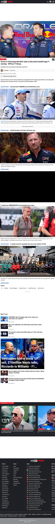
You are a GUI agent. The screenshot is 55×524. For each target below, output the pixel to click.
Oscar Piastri (4, 471)
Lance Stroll (4, 496)
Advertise (21, 514)
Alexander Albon (5, 483)
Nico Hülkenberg (5, 503)
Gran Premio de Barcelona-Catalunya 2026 (37, 479)
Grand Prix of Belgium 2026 (34, 485)
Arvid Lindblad (5, 498)
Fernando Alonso (5, 494)
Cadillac (15, 471)
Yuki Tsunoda (5, 500)
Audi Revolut (16, 470)
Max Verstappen (13, 288)
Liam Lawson (41, 288)
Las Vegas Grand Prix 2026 (34, 505)
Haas (14, 475)
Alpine (14, 466)
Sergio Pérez (4, 507)
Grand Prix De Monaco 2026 (34, 477)
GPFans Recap (3, 59)
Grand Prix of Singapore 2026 (35, 498)
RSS (13, 514)
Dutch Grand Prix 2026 (33, 488)
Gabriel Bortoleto (5, 502)
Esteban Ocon (5, 492)
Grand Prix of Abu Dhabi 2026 (35, 509)
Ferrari (14, 473)
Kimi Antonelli (5, 486)
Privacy (23, 515)
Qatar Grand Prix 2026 (33, 507)
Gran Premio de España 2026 (35, 492)
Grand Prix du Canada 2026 (34, 475)
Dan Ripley (6, 70)
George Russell (5, 488)
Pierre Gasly (4, 475)
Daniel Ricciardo (5, 121)
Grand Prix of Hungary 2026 (34, 486)
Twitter (29, 514)
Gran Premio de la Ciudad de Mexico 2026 (37, 502)
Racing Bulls (16, 481)
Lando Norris (4, 470)
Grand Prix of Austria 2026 (34, 481)
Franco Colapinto (5, 473)
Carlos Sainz (4, 485)
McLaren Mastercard (17, 477)
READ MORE (5, 86)
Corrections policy (3, 515)
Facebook (25, 514)
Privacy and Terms (8, 514)
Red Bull (6, 288)
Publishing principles (47, 514)
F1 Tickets (20, 515)
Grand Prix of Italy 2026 (33, 490)
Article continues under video (27, 126)
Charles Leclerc (5, 468)
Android (38, 514)
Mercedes (15, 479)
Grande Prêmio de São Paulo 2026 (36, 503)
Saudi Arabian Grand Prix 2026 (35, 471)
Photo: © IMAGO (4, 56)
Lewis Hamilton (5, 466)
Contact (16, 514)
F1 (1, 288)
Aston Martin (16, 468)
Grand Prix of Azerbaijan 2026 (35, 494)
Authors (1, 514)
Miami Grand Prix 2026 (33, 473)
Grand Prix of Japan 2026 (34, 470)
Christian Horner (22, 288)
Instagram (34, 514)
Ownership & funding (12, 515)
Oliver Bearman (5, 490)
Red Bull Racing (16, 483)
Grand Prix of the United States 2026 (36, 500)
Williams (15, 485)
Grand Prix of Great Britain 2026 (35, 483)
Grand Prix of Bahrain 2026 (34, 496)
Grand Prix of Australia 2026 (34, 466)
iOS (41, 514)
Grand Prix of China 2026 (34, 468)
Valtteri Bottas (5, 505)
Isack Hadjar (4, 477)
